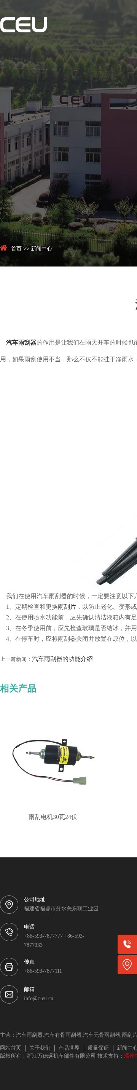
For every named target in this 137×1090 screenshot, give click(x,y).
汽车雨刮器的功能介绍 (62, 659)
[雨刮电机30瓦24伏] (53, 760)
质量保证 (98, 1048)
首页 (16, 249)
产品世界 (69, 1048)
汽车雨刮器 (21, 343)
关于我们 (40, 1048)
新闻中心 (41, 249)
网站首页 (10, 1048)
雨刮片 (67, 607)
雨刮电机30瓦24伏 (53, 817)
